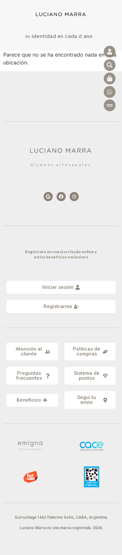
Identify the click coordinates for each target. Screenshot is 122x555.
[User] (109, 52)
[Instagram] (74, 196)
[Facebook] (61, 196)
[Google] (48, 196)
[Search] (109, 65)
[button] (32, 351)
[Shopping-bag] (109, 78)
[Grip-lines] (109, 105)
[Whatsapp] (109, 92)
